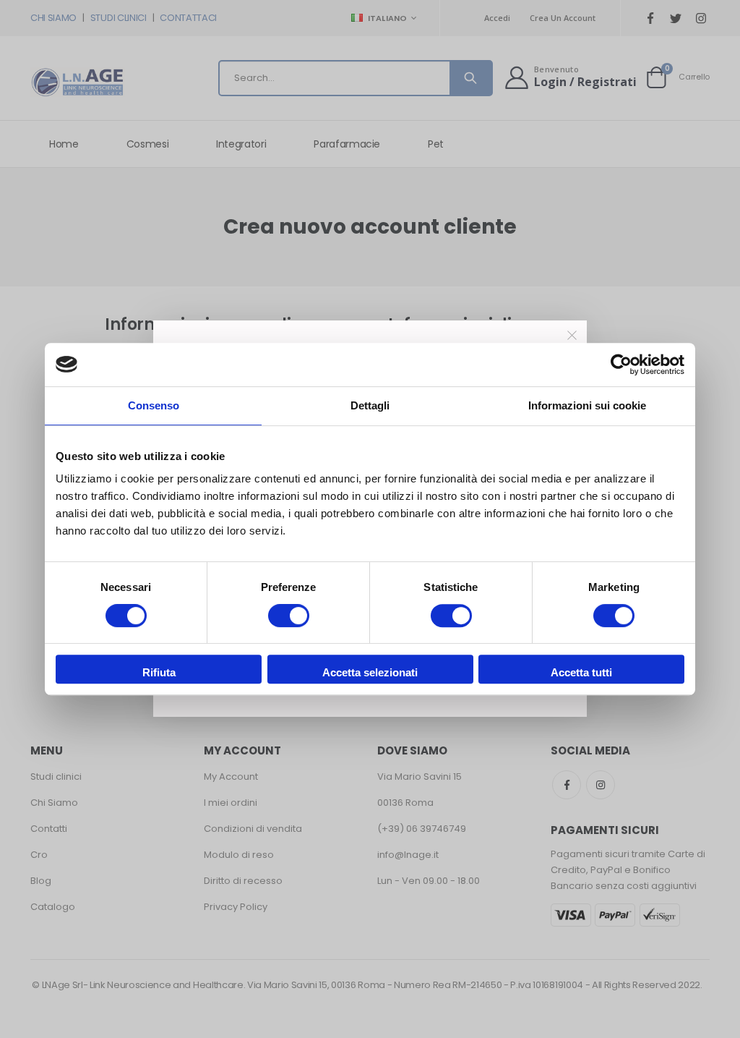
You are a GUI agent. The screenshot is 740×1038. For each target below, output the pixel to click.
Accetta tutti (581, 672)
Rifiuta (159, 672)
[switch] (288, 617)
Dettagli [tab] (370, 405)
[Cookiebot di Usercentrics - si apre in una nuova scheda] (621, 364)
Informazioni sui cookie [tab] (587, 405)
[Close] (572, 336)
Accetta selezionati (370, 672)
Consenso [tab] (153, 405)
